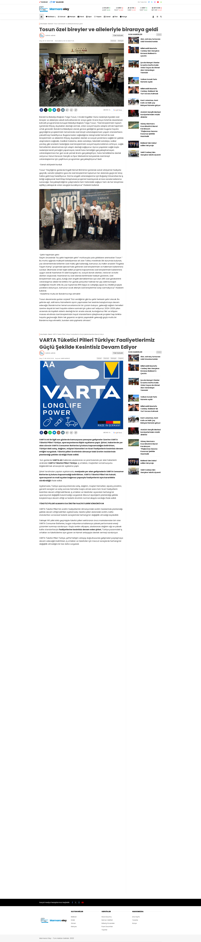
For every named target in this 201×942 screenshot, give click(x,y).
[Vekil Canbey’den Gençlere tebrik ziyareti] (133, 157)
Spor (90, 17)
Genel (108, 17)
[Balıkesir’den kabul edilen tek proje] (133, 147)
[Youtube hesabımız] (158, 2)
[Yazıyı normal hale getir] (76, 110)
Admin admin (50, 35)
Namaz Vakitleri (107, 920)
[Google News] (117, 110)
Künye (124, 17)
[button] (42, 17)
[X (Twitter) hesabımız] (152, 2)
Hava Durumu (107, 917)
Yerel (82, 17)
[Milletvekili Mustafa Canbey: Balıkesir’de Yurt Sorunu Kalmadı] (133, 93)
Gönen (73, 923)
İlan (116, 17)
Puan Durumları (107, 926)
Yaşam (98, 17)
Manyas (74, 926)
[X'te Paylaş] (46, 110)
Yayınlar (104, 930)
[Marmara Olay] (54, 11)
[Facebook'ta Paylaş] (41, 110)
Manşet (72, 17)
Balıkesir (51, 17)
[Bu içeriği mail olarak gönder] (58, 110)
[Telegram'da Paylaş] (54, 110)
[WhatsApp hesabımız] (161, 2)
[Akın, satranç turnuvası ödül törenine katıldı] (133, 43)
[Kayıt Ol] (154, 17)
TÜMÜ (159, 34)
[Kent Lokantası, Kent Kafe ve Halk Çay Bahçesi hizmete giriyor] (133, 105)
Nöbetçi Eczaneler (108, 923)
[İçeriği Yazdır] (63, 110)
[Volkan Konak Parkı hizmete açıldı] (133, 84)
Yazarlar (135, 920)
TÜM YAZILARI (118, 35)
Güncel (62, 17)
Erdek (73, 920)
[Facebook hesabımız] (148, 2)
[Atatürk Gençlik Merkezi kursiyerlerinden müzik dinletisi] (133, 116)
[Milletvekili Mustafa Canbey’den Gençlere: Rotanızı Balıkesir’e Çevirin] (133, 53)
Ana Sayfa (136, 917)
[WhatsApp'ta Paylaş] (50, 110)
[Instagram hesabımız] (154, 2)
